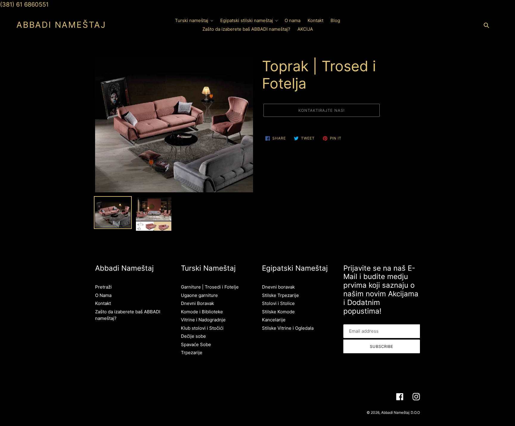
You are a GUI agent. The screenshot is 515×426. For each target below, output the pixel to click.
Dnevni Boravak (197, 303)
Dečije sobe (193, 336)
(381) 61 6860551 (24, 4)
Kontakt (103, 303)
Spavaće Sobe (196, 344)
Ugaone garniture (199, 295)
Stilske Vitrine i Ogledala (288, 328)
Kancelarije (274, 320)
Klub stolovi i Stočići (202, 328)
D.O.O (415, 412)
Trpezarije (191, 352)
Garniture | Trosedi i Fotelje (210, 287)
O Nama (103, 295)
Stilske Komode (278, 312)
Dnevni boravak (278, 287)
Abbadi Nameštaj (61, 25)
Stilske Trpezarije (280, 295)
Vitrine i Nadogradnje (203, 320)
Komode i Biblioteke (202, 312)
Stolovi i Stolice (278, 303)
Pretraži (103, 287)
